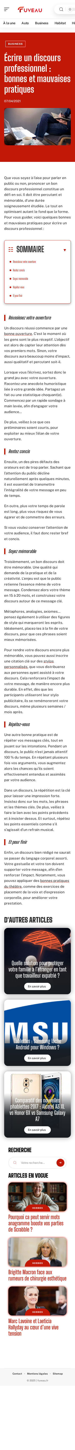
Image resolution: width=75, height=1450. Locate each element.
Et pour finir (18, 295)
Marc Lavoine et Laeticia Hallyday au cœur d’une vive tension (33, 1327)
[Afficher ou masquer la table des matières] (55, 249)
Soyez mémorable (20, 278)
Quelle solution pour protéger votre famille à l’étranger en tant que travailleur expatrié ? (37, 969)
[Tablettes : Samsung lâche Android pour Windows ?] (37, 1033)
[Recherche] (61, 9)
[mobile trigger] (7, 9)
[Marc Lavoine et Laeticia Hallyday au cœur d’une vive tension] (37, 1300)
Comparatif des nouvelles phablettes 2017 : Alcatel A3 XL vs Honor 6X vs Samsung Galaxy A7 (37, 1109)
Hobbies (37, 1208)
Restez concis (19, 270)
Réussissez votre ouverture (24, 261)
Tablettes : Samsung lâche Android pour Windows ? (37, 1044)
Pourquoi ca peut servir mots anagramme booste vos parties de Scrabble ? (35, 1223)
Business (15, 43)
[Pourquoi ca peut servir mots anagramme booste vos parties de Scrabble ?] (37, 1196)
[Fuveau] (30, 9)
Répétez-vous (18, 287)
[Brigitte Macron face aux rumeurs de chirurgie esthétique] (37, 1252)
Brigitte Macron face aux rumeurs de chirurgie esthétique (37, 1275)
